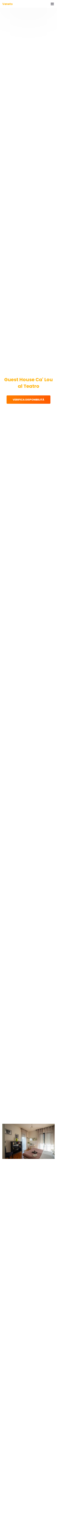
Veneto (7, 4)
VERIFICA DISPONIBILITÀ (28, 399)
